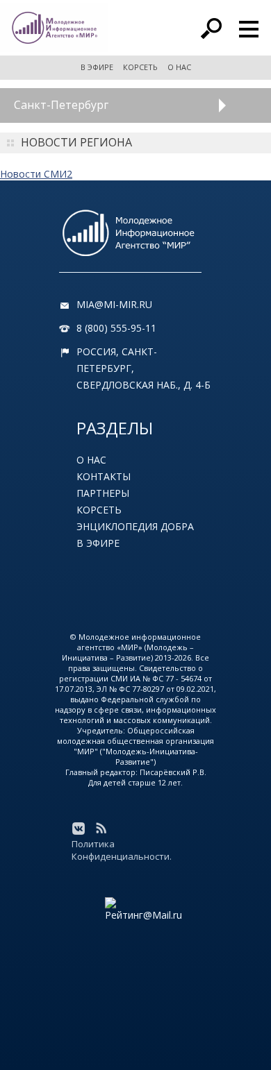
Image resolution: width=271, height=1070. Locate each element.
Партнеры (102, 493)
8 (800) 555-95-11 (116, 327)
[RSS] (101, 828)
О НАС (179, 67)
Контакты (103, 476)
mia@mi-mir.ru (114, 304)
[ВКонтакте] (78, 828)
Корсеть (99, 509)
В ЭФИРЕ (97, 67)
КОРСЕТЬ (140, 67)
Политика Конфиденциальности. (122, 850)
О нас (91, 459)
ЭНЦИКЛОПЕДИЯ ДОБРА (135, 526)
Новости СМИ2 (36, 173)
